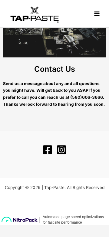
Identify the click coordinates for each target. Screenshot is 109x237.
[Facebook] (47, 150)
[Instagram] (61, 150)
